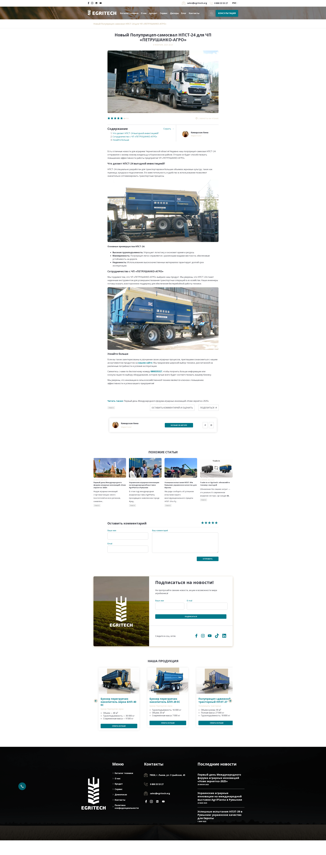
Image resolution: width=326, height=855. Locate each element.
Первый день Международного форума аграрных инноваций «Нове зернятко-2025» (158, 401)
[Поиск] (211, 13)
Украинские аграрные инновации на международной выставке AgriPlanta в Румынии (220, 796)
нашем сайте (145, 362)
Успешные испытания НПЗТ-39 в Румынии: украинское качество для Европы (220, 815)
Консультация (227, 13)
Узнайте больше (121, 139)
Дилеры (174, 13)
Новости (111, 408)
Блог (183, 13)
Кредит (153, 13)
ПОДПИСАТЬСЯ (191, 616)
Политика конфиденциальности (126, 806)
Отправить (208, 559)
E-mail (189, 601)
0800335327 (156, 371)
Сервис (163, 13)
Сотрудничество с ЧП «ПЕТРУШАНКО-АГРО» (135, 136)
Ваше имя (111, 530)
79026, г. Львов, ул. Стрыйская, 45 (167, 775)
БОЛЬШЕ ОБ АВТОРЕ (179, 425)
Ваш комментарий (160, 530)
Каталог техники (129, 13)
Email (109, 544)
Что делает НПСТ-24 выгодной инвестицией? (136, 133)
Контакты (194, 13)
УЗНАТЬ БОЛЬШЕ (119, 726)
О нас (144, 13)
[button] (96, 701)
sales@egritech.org (160, 793)
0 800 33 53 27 (221, 3)
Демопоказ (121, 794)
